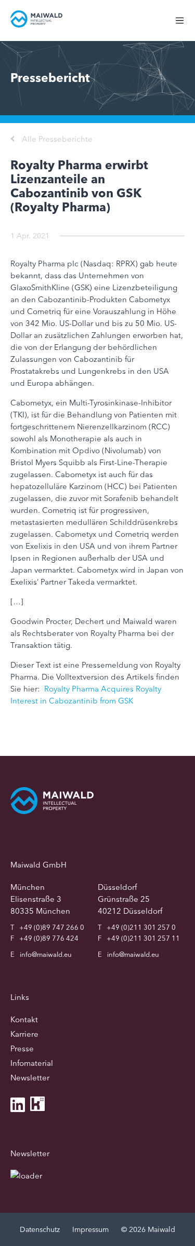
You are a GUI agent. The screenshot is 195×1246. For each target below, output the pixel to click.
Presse (22, 1048)
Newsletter (29, 1077)
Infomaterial (31, 1063)
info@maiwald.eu (46, 954)
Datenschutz (40, 1229)
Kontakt (24, 1019)
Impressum (90, 1229)
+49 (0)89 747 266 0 (51, 927)
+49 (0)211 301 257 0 (141, 927)
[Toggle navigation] (185, 26)
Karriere (24, 1034)
